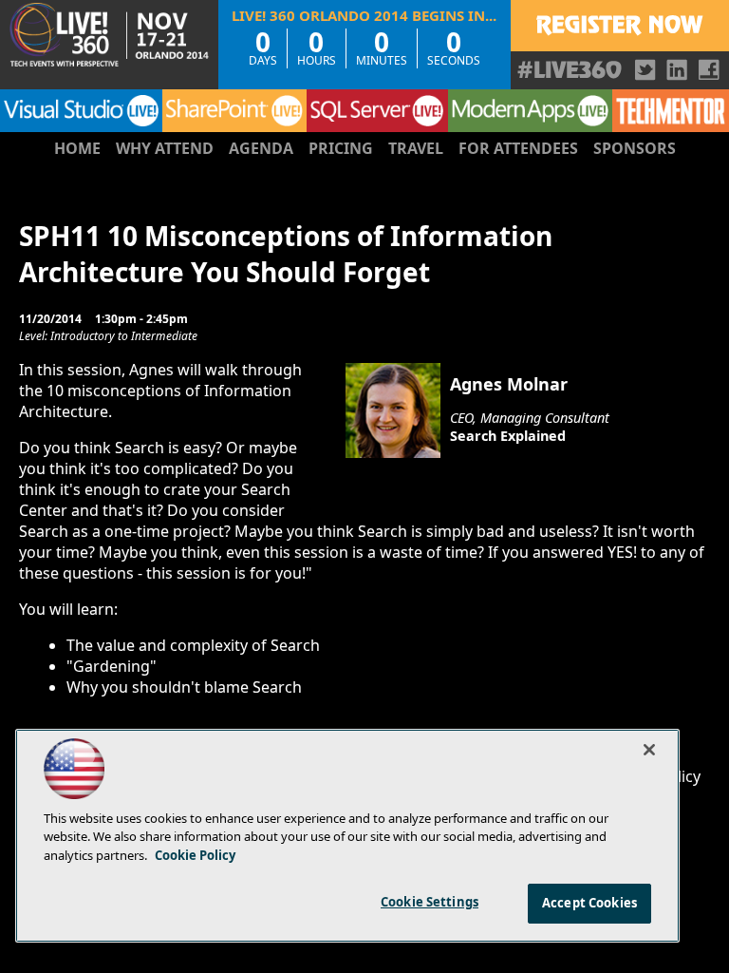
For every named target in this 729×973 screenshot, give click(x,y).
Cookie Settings (429, 901)
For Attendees (518, 148)
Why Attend (165, 148)
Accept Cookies (589, 902)
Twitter (646, 70)
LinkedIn (677, 70)
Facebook (709, 70)
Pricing (340, 148)
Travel (415, 148)
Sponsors (634, 148)
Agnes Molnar (509, 383)
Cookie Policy (195, 855)
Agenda (261, 148)
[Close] (649, 750)
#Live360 (569, 70)
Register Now (620, 25)
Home (77, 148)
